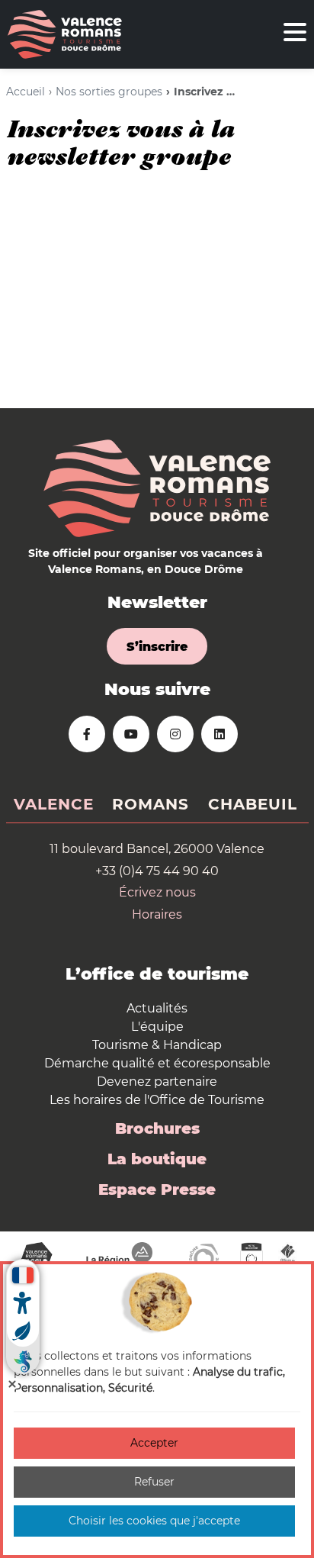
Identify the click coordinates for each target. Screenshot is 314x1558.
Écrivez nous (157, 892)
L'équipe (157, 1026)
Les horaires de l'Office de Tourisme (157, 1100)
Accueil (25, 91)
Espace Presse (157, 1189)
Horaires (157, 914)
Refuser (154, 1482)
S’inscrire (157, 646)
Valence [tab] (54, 804)
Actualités (157, 1008)
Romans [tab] (150, 804)
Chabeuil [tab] (252, 804)
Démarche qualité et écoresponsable (157, 1063)
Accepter (154, 1443)
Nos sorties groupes (109, 91)
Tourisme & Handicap (157, 1045)
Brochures (157, 1128)
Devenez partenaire (157, 1081)
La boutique (157, 1159)
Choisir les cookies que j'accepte (154, 1520)
